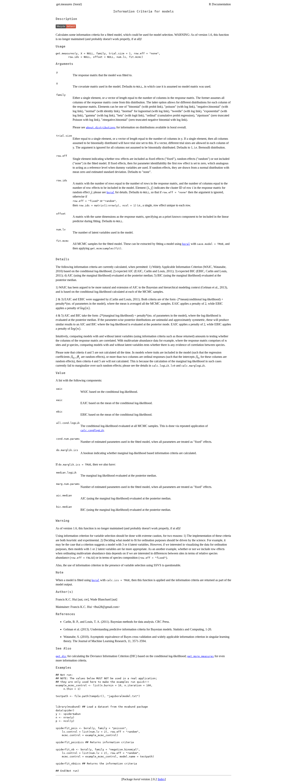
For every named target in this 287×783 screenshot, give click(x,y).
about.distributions (101, 127)
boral (110, 192)
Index (161, 779)
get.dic (61, 656)
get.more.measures (200, 656)
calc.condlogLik (92, 430)
